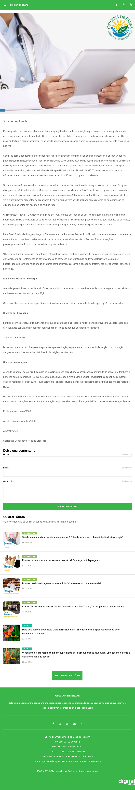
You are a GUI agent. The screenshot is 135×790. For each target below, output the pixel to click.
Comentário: (67, 481)
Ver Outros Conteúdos (67, 675)
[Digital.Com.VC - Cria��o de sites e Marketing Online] (67, 782)
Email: (67, 467)
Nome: (67, 454)
